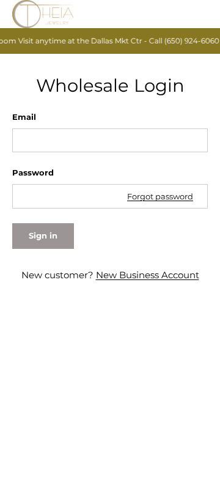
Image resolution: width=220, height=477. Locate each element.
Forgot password (160, 196)
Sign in (43, 235)
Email (24, 117)
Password (33, 172)
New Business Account (147, 275)
